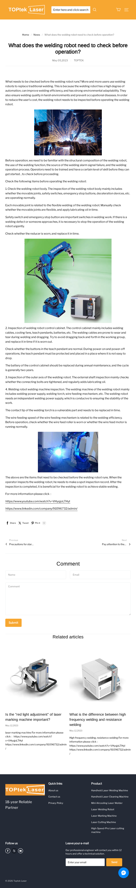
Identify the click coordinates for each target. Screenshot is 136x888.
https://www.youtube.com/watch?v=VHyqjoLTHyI (37, 501)
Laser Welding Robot (102, 809)
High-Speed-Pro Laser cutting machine (107, 830)
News (36, 34)
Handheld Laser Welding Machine (109, 790)
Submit (13, 622)
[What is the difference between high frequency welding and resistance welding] (100, 677)
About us (53, 790)
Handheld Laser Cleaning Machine (110, 796)
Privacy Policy (55, 803)
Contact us (54, 796)
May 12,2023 (11, 725)
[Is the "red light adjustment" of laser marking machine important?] (36, 677)
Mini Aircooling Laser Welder (107, 803)
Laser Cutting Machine (103, 822)
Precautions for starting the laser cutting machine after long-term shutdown (21, 544)
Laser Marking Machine (104, 815)
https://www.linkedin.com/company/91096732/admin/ (41, 508)
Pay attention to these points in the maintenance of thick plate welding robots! (114, 544)
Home (25, 34)
